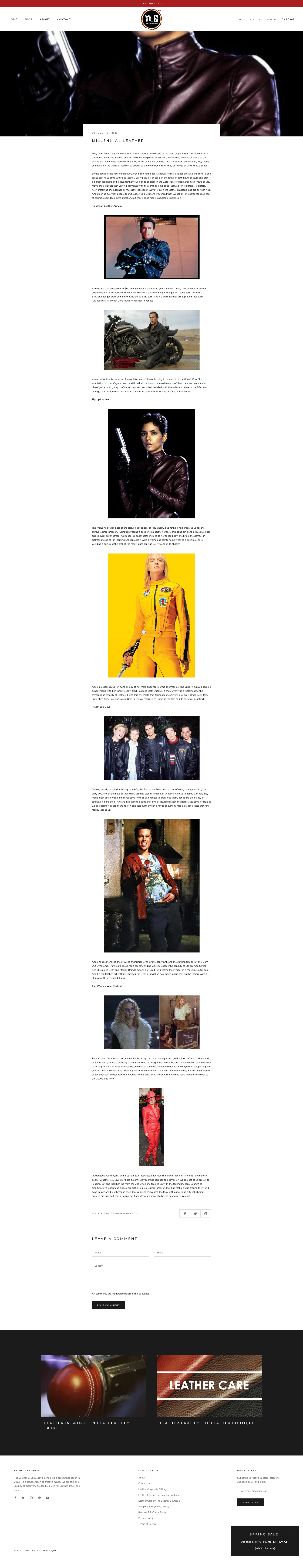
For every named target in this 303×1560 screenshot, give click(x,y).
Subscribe (250, 1502)
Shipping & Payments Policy (153, 1506)
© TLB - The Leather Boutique (35, 1550)
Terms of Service (147, 1524)
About (45, 19)
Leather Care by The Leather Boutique (207, 1423)
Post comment (108, 1305)
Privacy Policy (145, 1518)
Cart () (288, 19)
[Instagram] (31, 1498)
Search (271, 19)
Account (256, 19)
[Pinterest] (39, 1498)
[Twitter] (23, 1498)
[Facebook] (15, 1498)
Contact (64, 19)
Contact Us (144, 1483)
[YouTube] (47, 1498)
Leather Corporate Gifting (152, 1489)
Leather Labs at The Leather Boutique (159, 1495)
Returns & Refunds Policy (152, 1512)
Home (13, 19)
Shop (29, 19)
